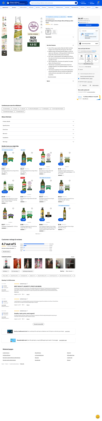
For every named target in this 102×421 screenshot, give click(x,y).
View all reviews (6, 251)
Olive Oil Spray (38, 352)
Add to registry (95, 85)
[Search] (76, 3)
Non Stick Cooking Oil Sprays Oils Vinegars (11, 357)
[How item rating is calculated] (15, 248)
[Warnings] (73, 142)
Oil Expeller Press (70, 355)
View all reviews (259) (38, 324)
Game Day (67, 7)
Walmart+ (89, 7)
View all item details (52, 76)
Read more (16, 292)
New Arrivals (50, 7)
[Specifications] (73, 125)
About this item (6, 117)
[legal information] (89, 20)
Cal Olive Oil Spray (6, 355)
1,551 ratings (56, 24)
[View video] (41, 27)
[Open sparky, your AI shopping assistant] (98, 417)
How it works (87, 37)
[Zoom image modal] (41, 24)
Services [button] (14, 7)
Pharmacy (44, 7)
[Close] (26, 7)
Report (28, 294)
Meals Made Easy (75, 7)
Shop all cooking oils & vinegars (9, 360)
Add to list (84, 85)
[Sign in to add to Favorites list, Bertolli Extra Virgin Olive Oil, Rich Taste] (32, 180)
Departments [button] (5, 7)
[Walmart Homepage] (3, 3)
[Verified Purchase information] (27, 283)
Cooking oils (69, 357)
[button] (83, 3)
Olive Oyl (69, 352)
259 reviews (14, 246)
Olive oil (68, 360)
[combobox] (54, 3)
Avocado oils (37, 360)
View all (72, 256)
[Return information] (87, 22)
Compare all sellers (91, 92)
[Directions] (73, 129)
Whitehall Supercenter (88, 63)
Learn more (89, 81)
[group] (52, 24)
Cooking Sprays (6, 352)
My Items (82, 7)
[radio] (48, 32)
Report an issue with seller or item (87, 76)
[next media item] (41, 32)
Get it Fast (38, 7)
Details (91, 78)
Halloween (31, 7)
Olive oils (37, 357)
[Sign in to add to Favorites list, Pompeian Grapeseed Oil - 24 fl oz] (13, 208)
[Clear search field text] (72, 3)
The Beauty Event (59, 7)
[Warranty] (73, 133)
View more (37, 233)
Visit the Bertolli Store (50, 18)
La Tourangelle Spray (39, 355)
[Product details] (73, 121)
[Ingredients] (73, 37)
